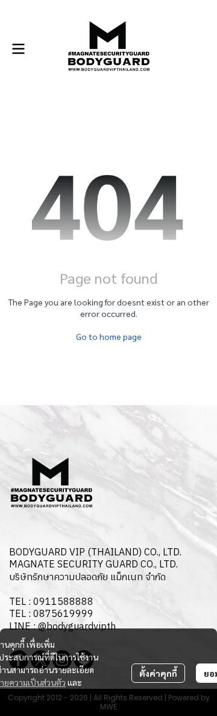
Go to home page (109, 336)
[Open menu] (18, 49)
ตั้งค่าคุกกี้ (158, 673)
